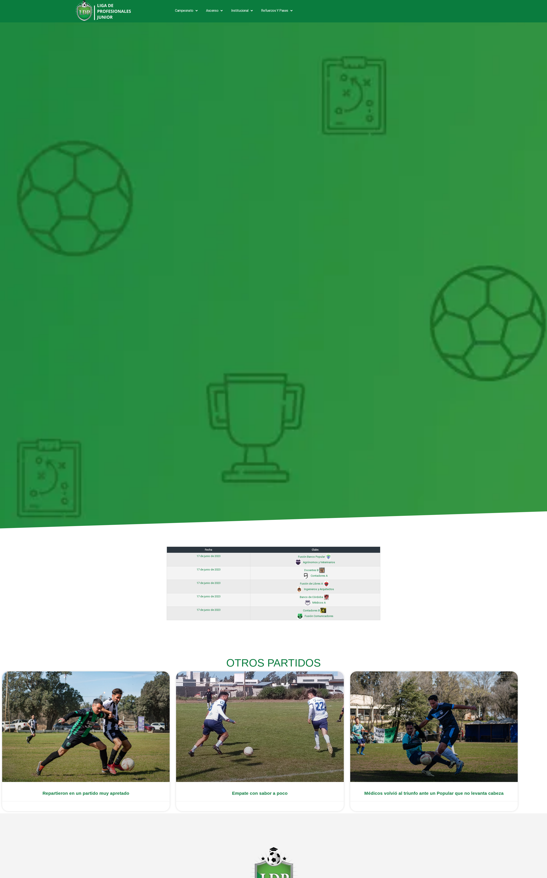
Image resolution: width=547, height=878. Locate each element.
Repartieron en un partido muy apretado (86, 793)
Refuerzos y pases (274, 11)
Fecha (208, 549)
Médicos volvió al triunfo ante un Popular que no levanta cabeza (434, 793)
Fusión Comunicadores (318, 616)
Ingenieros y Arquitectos (318, 589)
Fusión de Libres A (311, 583)
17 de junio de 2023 (209, 556)
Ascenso (212, 11)
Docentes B (311, 570)
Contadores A (319, 575)
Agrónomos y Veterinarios (318, 562)
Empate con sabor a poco (260, 793)
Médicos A (319, 602)
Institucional (240, 11)
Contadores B (312, 610)
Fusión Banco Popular (312, 556)
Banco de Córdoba (312, 597)
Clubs (315, 549)
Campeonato (184, 11)
